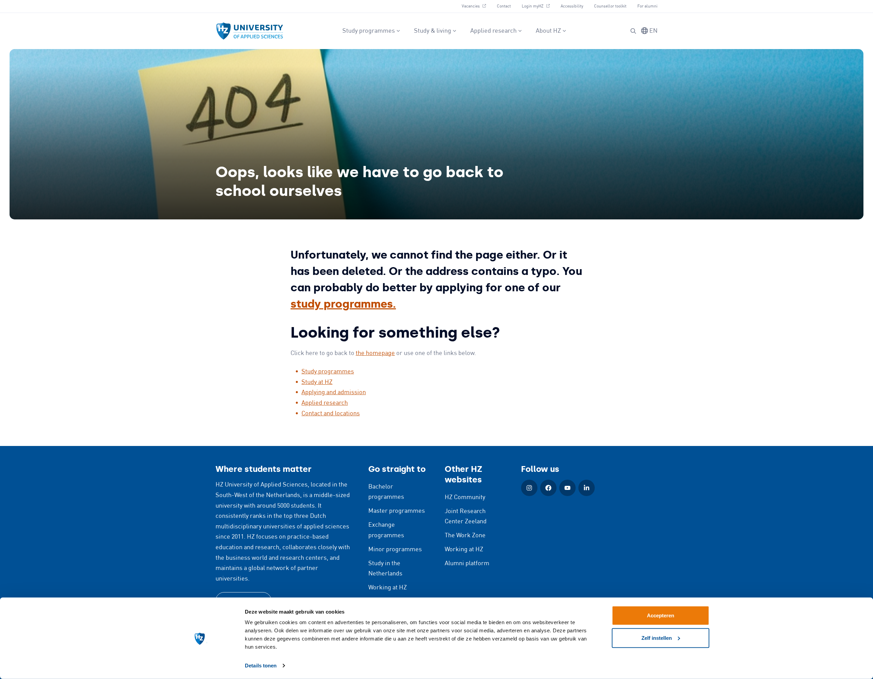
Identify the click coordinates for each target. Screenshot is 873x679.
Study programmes (368, 31)
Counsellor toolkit (610, 6)
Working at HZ (387, 588)
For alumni (647, 6)
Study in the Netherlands (385, 568)
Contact (504, 6)
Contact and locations (330, 414)
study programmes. (343, 303)
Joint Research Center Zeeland (466, 516)
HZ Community (465, 497)
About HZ (548, 31)
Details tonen (261, 665)
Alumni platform (467, 563)
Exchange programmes (386, 530)
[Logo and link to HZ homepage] (250, 31)
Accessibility (572, 6)
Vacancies (476, 6)
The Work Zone (465, 536)
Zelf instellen (656, 638)
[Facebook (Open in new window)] (548, 488)
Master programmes (396, 511)
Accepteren (660, 615)
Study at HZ (316, 382)
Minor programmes (395, 549)
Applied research (493, 31)
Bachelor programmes (386, 492)
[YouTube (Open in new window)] (567, 488)
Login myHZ (538, 6)
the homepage (375, 353)
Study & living (432, 31)
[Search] (633, 31)
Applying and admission (333, 392)
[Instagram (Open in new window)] (529, 488)
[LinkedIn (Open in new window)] (586, 488)
